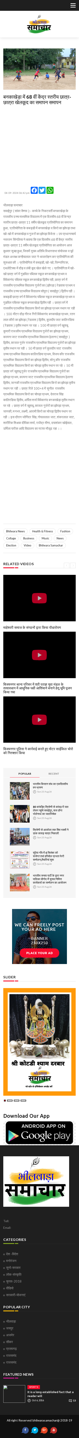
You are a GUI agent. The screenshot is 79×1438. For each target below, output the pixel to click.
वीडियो (9, 1288)
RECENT (53, 773)
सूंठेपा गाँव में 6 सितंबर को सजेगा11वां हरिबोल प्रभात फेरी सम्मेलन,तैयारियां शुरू (48, 856)
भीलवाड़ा (11, 1321)
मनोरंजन (11, 1261)
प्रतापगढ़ (11, 1349)
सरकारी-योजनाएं (15, 1295)
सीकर (9, 1342)
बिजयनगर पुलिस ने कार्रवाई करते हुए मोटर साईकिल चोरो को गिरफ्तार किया (38, 751)
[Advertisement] (39, 147)
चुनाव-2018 (14, 1281)
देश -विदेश (12, 1254)
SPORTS (33, 1387)
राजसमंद (11, 1355)
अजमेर (10, 1335)
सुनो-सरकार (13, 1268)
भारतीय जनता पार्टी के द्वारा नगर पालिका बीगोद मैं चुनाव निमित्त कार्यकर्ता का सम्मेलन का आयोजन (49, 879)
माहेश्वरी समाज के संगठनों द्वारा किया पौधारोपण (32, 627)
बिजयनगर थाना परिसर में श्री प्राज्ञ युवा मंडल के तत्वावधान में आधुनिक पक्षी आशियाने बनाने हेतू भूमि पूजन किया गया (37, 688)
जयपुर (9, 1328)
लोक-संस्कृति (13, 1274)
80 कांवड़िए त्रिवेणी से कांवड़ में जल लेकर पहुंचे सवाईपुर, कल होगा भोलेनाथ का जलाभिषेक (50, 810)
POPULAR (24, 773)
